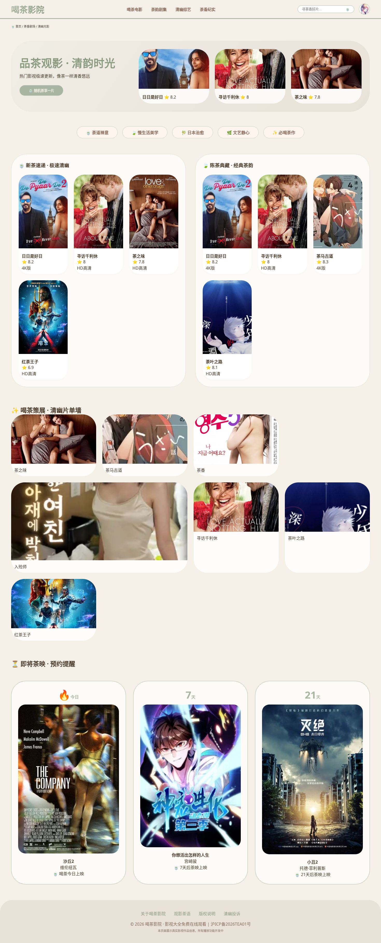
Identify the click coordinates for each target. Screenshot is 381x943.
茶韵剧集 (159, 9)
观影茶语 (182, 914)
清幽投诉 (232, 914)
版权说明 (207, 914)
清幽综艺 (183, 9)
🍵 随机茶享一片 (41, 91)
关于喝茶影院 (153, 914)
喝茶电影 (134, 9)
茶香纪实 (207, 9)
